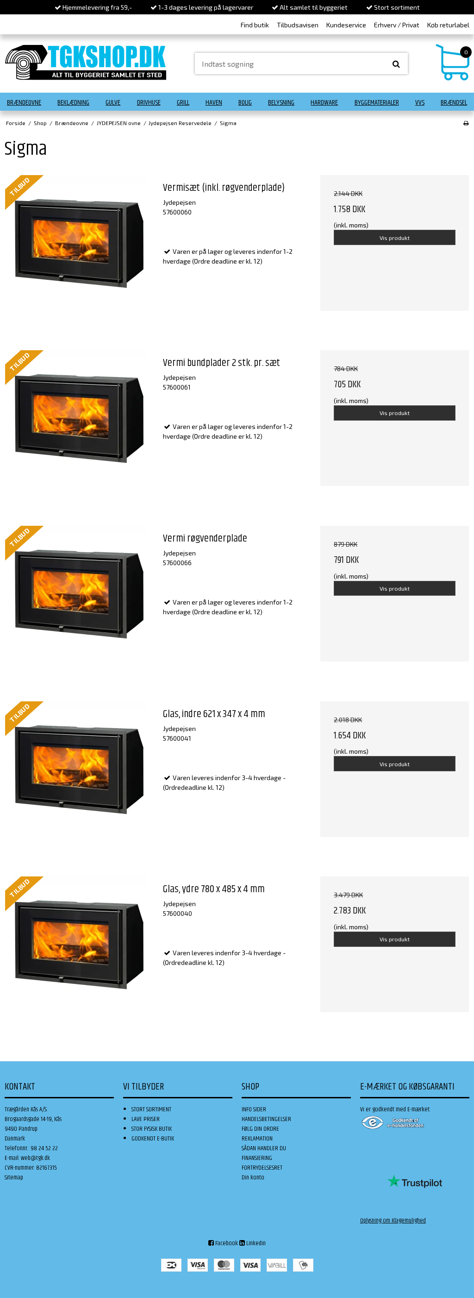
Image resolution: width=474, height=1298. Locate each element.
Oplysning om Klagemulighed (393, 1221)
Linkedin (255, 1243)
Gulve (113, 102)
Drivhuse (149, 102)
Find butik (255, 25)
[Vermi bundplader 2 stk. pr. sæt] (79, 424)
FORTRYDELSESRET (262, 1168)
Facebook (226, 1243)
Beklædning (73, 102)
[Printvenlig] (465, 123)
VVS (419, 102)
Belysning (281, 102)
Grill (183, 102)
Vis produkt (395, 237)
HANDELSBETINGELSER (266, 1119)
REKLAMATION (257, 1139)
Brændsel (454, 102)
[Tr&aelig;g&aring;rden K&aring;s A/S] (86, 62)
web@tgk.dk (35, 1158)
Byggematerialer (377, 102)
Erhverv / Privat (396, 25)
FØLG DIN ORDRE (260, 1129)
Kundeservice (346, 25)
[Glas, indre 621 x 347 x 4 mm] (79, 775)
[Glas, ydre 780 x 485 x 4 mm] (79, 950)
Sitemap (14, 1177)
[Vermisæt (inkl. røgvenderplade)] (79, 249)
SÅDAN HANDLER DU (264, 1148)
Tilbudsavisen (297, 25)
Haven (214, 102)
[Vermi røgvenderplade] (79, 600)
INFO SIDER (254, 1109)
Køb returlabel (448, 25)
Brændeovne (24, 102)
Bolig (245, 102)
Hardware (324, 102)
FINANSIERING (257, 1158)
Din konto (253, 1177)
